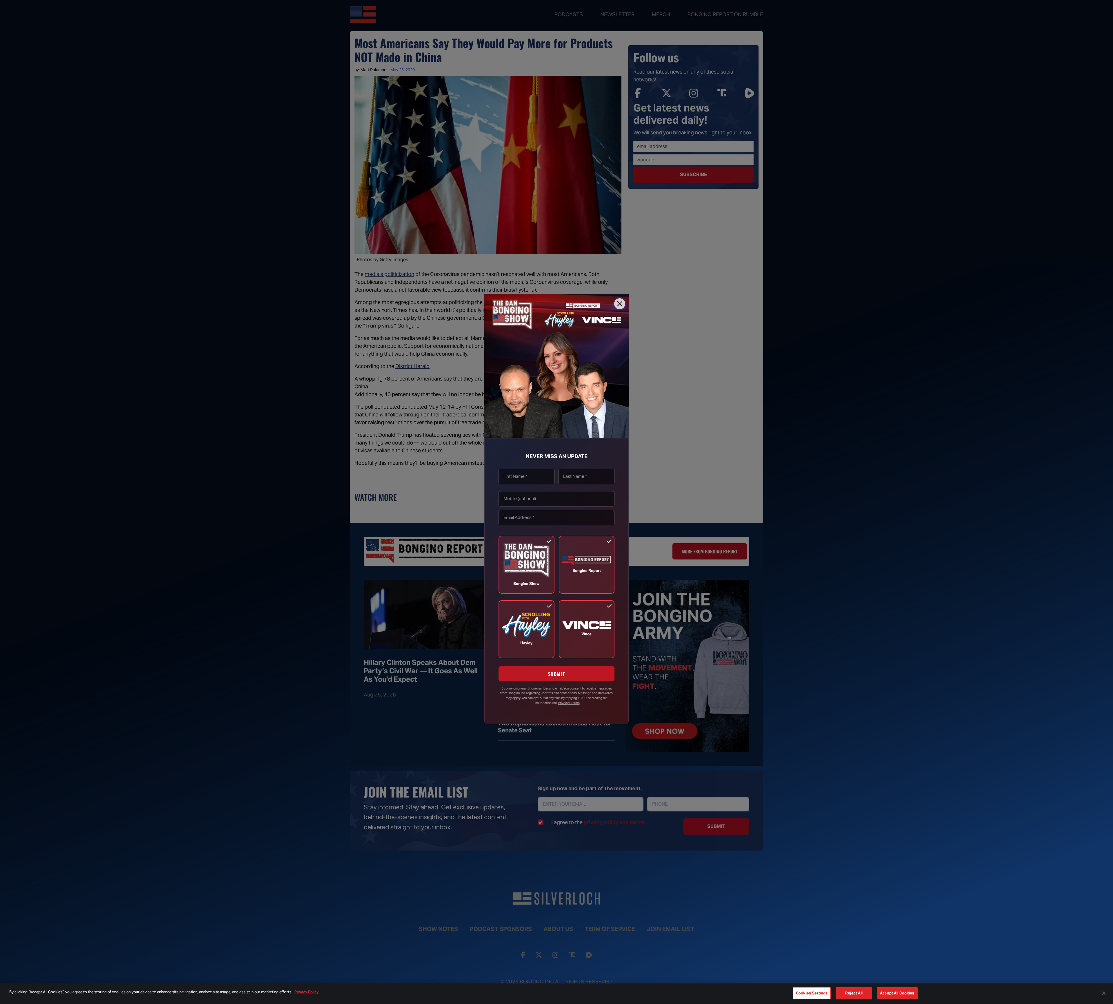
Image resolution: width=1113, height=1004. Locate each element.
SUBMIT (556, 673)
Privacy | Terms (569, 703)
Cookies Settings (812, 993)
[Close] (619, 303)
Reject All (854, 993)
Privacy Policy (306, 992)
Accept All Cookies (897, 993)
